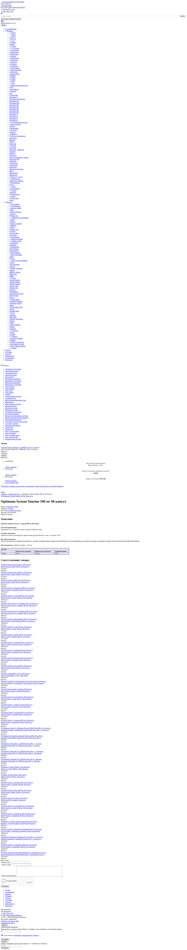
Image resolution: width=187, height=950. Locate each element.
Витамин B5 (14, 109)
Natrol (13, 278)
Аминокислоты (11, 375)
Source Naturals (15, 325)
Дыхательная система (13, 396)
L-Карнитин (14, 52)
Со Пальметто (15, 189)
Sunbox (12, 327)
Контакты (8, 360)
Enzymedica (15, 237)
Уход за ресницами (12, 431)
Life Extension (15, 264)
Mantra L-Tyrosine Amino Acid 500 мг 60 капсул (18, 823)
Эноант (14, 348)
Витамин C (14, 115)
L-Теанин (13, 64)
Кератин (13, 152)
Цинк (12, 200)
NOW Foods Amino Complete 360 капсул (15, 691)
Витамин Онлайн (17, 344)
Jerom (12, 257)
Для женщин (10, 388)
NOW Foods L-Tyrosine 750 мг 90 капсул (16, 707)
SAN (13, 313)
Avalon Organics (15, 212)
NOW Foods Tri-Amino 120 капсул (13, 800)
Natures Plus (14, 288)
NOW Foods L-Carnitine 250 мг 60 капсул (16, 652)
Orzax (12, 305)
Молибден (13, 175)
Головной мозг (10, 398)
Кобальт (12, 153)
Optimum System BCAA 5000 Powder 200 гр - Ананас (20, 746)
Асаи (11, 87)
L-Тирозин (14, 66)
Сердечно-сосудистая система (16, 422)
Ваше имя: (5, 862)
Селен (13, 187)
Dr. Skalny (13, 235)
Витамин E (14, 118)
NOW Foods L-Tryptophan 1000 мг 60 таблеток (18, 847)
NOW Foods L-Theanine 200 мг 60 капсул (16, 784)
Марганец (13, 167)
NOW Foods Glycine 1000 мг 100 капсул (15, 668)
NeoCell (12, 290)
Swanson (13, 329)
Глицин (12, 126)
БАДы (7, 890)
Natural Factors (15, 280)
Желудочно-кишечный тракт (15, 400)
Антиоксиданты (11, 373)
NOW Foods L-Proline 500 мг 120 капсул (15, 637)
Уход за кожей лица (12, 435)
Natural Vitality (15, 282)
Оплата (8, 350)
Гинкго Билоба (15, 124)
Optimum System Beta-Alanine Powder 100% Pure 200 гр (21, 738)
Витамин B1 (14, 101)
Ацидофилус (14, 89)
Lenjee (12, 262)
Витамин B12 (15, 103)
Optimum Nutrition (16, 301)
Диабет (7, 394)
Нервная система (11, 410)
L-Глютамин (14, 50)
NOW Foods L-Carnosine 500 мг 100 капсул (16, 722)
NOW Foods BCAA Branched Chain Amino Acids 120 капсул (22, 683)
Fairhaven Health (17, 239)
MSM (13, 76)
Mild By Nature (15, 272)
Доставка (8, 352)
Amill (11, 210)
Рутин (12, 185)
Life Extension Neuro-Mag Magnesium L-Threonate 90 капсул (22, 855)
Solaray (12, 321)
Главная (4, 494)
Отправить (5, 886)
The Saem (14, 331)
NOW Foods (14, 296)
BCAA (13, 39)
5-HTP (13, 33)
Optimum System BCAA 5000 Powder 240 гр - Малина (20, 761)
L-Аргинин (15, 48)
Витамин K (14, 120)
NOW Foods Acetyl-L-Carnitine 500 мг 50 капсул (18, 613)
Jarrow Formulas (16, 255)
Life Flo (12, 266)
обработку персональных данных (26, 935)
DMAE (12, 45)
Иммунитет (9, 402)
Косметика (9, 429)
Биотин (13, 91)
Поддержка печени (12, 414)
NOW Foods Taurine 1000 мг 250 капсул (15, 792)
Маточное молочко (16, 169)
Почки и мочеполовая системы (16, 416)
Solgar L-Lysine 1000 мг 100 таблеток (14, 769)
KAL (13, 259)
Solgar (12, 323)
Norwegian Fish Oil (16, 294)
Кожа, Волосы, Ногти (13, 404)
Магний (14, 165)
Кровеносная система (13, 439)
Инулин (12, 140)
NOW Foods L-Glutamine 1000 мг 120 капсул (17, 590)
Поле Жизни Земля (18, 346)
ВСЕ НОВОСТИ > (12, 483)
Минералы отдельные (13, 385)
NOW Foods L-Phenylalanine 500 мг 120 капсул (18, 621)
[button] (6, 4)
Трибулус (13, 192)
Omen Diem (15, 299)
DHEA (13, 43)
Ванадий (14, 95)
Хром (13, 196)
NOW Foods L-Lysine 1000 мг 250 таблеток (16, 808)
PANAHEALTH (17, 307)
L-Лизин (13, 56)
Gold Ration (14, 243)
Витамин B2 (14, 105)
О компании (9, 358)
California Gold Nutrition (19, 218)
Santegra (12, 315)
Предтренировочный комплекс (16, 418)
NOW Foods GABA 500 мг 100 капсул (15, 582)
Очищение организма (13, 412)
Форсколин (15, 194)
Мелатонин (14, 173)
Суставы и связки (11, 424)
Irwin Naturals (15, 253)
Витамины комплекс (12, 379)
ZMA (13, 81)
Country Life (14, 229)
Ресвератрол (15, 183)
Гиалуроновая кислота (19, 122)
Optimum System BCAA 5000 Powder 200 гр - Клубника (21, 753)
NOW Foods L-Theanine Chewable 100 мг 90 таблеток (20, 831)
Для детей (9, 390)
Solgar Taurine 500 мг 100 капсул (13, 777)
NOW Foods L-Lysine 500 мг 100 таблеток (16, 699)
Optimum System (15, 303)
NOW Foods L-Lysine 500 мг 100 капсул (15, 629)
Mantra (12, 270)
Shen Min (13, 317)
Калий (13, 146)
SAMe (13, 80)
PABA (13, 78)
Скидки (8, 354)
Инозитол (13, 138)
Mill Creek (13, 274)
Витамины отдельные (13, 381)
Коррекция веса (11, 406)
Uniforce (14, 336)
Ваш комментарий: (8, 876)
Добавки (10, 31)
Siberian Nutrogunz (16, 319)
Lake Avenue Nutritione (19, 260)
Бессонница (9, 377)
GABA (13, 46)
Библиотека (9, 356)
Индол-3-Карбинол (18, 136)
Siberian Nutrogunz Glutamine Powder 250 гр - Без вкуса (21, 839)
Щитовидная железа (12, 425)
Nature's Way (14, 286)
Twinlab (12, 334)
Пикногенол (15, 179)
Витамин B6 (14, 111)
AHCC (13, 37)
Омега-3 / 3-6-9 (16, 177)
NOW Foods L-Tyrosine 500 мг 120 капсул (16, 644)
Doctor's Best (14, 233)
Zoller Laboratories (17, 342)
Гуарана (12, 132)
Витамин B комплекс (17, 99)
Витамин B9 (14, 113)
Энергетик (9, 427)
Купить (4, 455)
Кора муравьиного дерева (19, 157)
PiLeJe (12, 309)
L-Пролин (13, 62)
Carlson (12, 220)
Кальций (13, 148)
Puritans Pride (14, 311)
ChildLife (13, 225)
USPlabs (12, 340)
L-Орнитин (14, 60)
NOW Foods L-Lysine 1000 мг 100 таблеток (16, 598)
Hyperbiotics (14, 251)
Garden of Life (16, 241)
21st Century (15, 204)
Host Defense (14, 249)
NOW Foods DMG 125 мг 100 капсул (14, 676)
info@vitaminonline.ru (14, 915)
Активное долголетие (13, 369)
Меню (4, 25)
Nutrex (12, 297)
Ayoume (12, 214)
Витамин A (14, 97)
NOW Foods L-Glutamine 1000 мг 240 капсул (17, 816)
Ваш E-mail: (6, 865)
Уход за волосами (11, 437)
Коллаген (13, 155)
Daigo (13, 231)
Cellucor (12, 222)
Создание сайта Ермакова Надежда (10, 922)
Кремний (13, 161)
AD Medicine (15, 206)
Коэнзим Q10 (14, 159)
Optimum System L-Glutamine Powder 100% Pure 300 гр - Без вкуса (25, 730)
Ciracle (12, 227)
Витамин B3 (14, 107)
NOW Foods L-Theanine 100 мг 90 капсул (16, 660)
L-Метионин (14, 58)
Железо (14, 134)
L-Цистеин (14, 72)
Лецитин (14, 163)
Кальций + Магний (17, 150)
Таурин (13, 190)
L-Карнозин (14, 54)
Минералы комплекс (12, 383)
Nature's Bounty (15, 284)
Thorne (12, 332)
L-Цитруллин (14, 74)
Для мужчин (9, 387)
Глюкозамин (14, 128)
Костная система (11, 408)
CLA (13, 41)
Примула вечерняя (16, 181)
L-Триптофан (14, 68)
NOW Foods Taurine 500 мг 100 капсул (15, 567)
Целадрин (15, 198)
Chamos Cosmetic (16, 224)
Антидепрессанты (12, 371)
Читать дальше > (11, 467)
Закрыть (4, 925)
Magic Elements (17, 268)
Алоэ (13, 83)
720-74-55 (7, 11)
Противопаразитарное (13, 420)
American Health (15, 208)
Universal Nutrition (16, 338)
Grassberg (13, 245)
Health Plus (15, 247)
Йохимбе (13, 144)
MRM (12, 276)
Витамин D (14, 117)
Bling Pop (14, 216)
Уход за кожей (10, 433)
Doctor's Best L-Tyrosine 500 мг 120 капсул (16, 714)
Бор (11, 93)
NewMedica (14, 292)
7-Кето (13, 35)
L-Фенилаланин (15, 70)
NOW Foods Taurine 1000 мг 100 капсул (15, 574)
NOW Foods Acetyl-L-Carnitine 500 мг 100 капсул (19, 605)
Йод (12, 142)
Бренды (9, 202)
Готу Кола (13, 130)
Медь (11, 171)
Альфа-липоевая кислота (19, 85)
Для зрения (9, 392)
